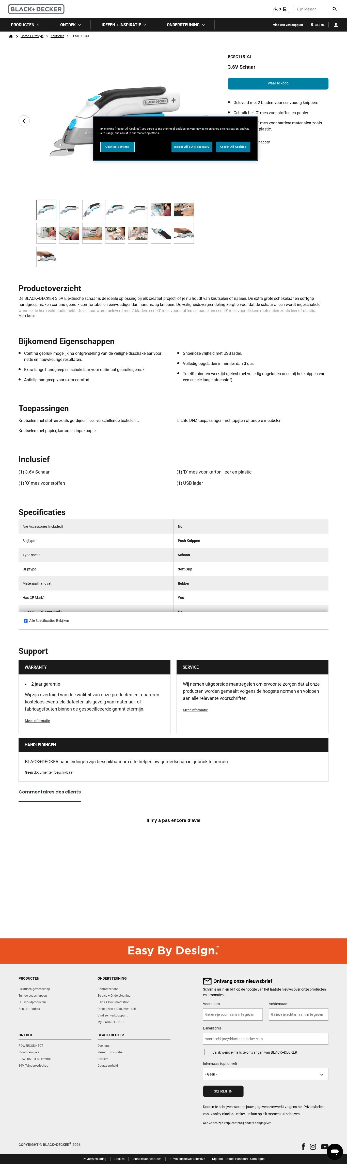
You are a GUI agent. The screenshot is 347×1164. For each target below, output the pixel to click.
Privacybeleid (314, 1107)
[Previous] (24, 120)
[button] (303, 1146)
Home (10, 36)
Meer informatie (37, 721)
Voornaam (211, 1004)
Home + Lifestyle (32, 36)
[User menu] (336, 25)
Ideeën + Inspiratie (121, 24)
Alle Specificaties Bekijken (49, 620)
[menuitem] (24, 25)
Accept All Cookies (233, 147)
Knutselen (57, 36)
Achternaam (278, 1004)
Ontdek (68, 24)
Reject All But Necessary (192, 147)
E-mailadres (212, 1028)
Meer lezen (27, 316)
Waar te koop (278, 83)
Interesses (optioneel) (220, 1064)
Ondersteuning (183, 24)
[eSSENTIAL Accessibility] (280, 9)
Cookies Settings (117, 147)
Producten (22, 24)
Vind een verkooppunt (288, 25)
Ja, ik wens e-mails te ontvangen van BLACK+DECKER (255, 1052)
